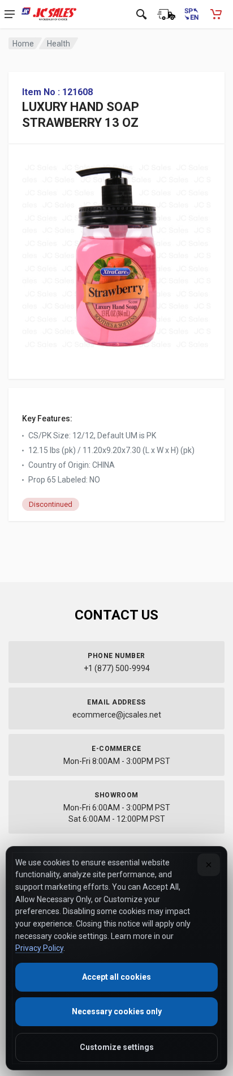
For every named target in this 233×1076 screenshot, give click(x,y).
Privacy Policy (39, 948)
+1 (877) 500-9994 (117, 668)
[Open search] (141, 14)
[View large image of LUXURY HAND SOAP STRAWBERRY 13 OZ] (116, 253)
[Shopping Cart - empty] (216, 14)
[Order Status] (166, 14)
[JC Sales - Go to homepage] (49, 14)
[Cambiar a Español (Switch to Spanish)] (191, 14)
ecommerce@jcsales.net (116, 714)
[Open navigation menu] (10, 14)
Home (23, 43)
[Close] (208, 864)
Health (58, 43)
